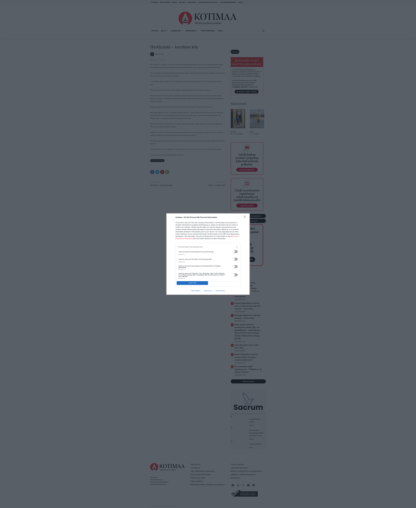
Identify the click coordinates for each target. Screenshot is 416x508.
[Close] (245, 217)
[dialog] (208, 254)
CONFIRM (192, 283)
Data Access (208, 291)
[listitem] (208, 247)
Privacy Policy (220, 291)
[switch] (235, 251)
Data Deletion (195, 291)
